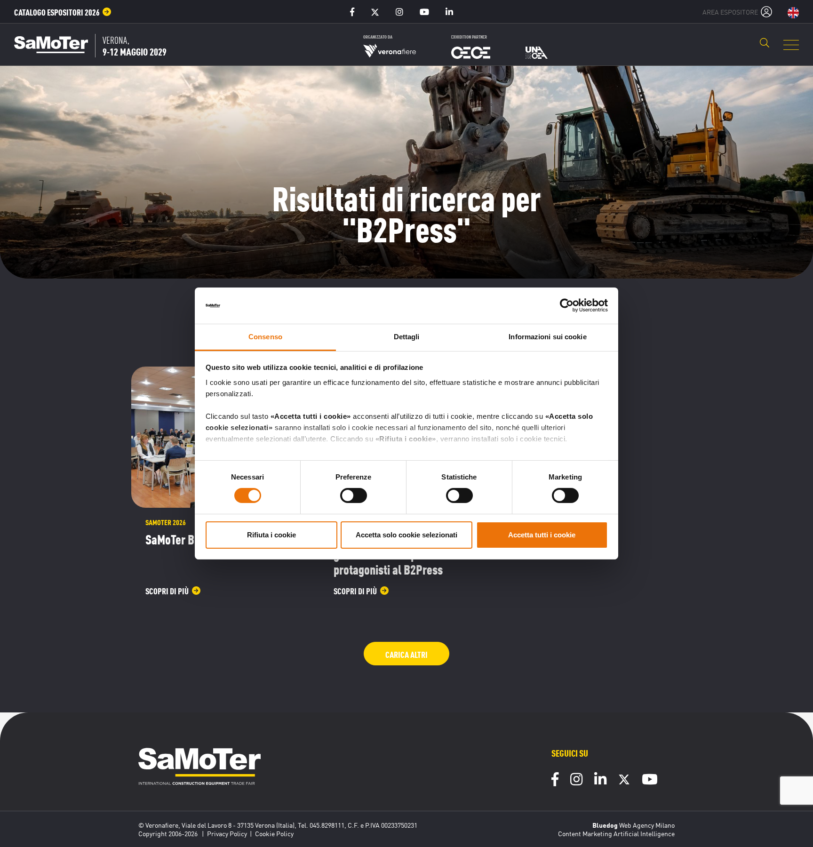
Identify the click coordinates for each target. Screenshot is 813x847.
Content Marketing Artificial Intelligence (616, 833)
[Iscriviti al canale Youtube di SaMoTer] (650, 781)
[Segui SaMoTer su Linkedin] (600, 781)
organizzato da (377, 36)
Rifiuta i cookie (271, 535)
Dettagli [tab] (407, 337)
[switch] (353, 495)
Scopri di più (167, 590)
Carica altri (406, 654)
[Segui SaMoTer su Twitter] (624, 781)
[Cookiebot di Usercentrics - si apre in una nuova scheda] (567, 305)
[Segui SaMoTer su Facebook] (554, 781)
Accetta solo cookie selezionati (406, 535)
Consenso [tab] (265, 337)
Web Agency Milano (647, 825)
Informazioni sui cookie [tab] (547, 337)
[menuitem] (63, 11)
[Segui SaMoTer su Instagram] (576, 781)
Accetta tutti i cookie (541, 535)
